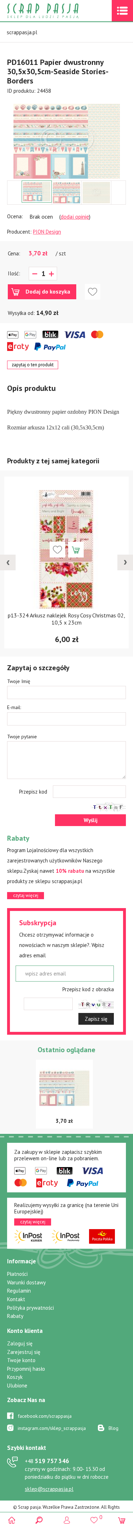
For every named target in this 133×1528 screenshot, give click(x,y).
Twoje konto (21, 1360)
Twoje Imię (18, 681)
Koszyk (15, 1377)
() (94, 1517)
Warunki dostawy (26, 1282)
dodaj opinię (75, 216)
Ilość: (14, 273)
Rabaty (15, 1316)
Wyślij (91, 820)
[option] (66, 137)
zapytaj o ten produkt (33, 365)
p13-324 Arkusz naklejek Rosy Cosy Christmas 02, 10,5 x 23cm (66, 619)
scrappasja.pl (22, 32)
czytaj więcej (25, 895)
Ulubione (17, 1385)
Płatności (17, 1273)
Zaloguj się (20, 1343)
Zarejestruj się (23, 1352)
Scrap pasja (58, 11)
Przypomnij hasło (26, 1368)
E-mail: (14, 707)
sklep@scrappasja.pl (49, 1489)
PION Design (47, 231)
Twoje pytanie (22, 736)
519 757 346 (47, 1461)
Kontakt (16, 1299)
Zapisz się (96, 1018)
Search (39, 1520)
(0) (121, 1520)
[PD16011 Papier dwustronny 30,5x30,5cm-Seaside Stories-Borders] (66, 141)
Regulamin (19, 1290)
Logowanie (66, 1520)
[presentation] (8, 562)
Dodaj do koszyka (48, 291)
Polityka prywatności (30, 1307)
